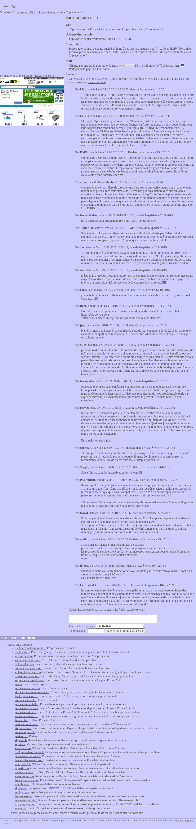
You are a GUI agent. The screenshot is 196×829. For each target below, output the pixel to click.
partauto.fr (21, 736)
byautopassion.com (26, 780)
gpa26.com (22, 768)
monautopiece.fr (25, 732)
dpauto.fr (20, 788)
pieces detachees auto (73, 812)
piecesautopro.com (26, 708)
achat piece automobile (129, 812)
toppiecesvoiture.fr (26, 716)
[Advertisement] (32, 42)
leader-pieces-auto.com (29, 760)
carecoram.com (24, 776)
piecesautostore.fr (25, 712)
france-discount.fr (25, 700)
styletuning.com (24, 804)
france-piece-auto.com (28, 668)
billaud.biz (21, 720)
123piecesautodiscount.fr (30, 648)
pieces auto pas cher (46, 812)
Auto (41, 12)
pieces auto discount (20, 644)
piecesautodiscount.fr (28, 756)
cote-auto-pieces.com (28, 672)
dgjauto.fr (21, 740)
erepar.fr (20, 808)
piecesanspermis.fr (26, 800)
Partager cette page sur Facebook (89, 69)
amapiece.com (24, 656)
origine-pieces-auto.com (29, 680)
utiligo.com (22, 792)
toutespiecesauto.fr (26, 696)
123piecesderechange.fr (29, 752)
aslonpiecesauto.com (27, 660)
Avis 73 (9, 7)
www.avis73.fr (26, 12)
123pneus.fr (22, 652)
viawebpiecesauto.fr (27, 676)
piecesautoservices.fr (27, 688)
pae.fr (18, 684)
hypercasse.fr (23, 796)
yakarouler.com (24, 664)
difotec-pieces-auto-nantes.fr (32, 692)
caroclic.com (23, 748)
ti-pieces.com (23, 728)
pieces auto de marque (100, 812)
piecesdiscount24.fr (26, 704)
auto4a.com (22, 784)
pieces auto (26, 812)
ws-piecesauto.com (26, 724)
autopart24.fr (23, 764)
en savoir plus (96, 82)
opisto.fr (20, 744)
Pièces (52, 12)
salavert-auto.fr (24, 772)
